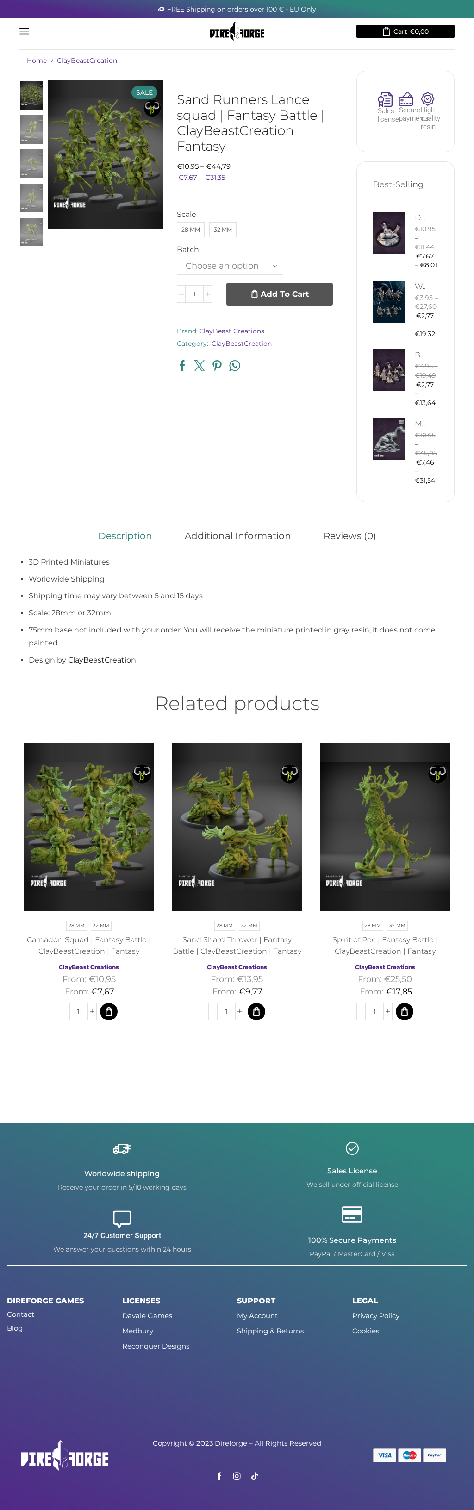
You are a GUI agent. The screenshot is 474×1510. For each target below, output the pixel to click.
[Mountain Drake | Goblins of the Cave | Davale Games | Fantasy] (389, 439)
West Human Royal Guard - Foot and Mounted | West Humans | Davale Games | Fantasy (421, 286)
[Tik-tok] (254, 1476)
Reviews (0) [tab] (350, 535)
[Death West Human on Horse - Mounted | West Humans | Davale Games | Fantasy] (389, 233)
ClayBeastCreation (87, 60)
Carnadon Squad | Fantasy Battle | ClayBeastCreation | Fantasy (89, 945)
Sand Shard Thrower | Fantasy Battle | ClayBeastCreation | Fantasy (237, 945)
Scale (186, 214)
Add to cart (285, 294)
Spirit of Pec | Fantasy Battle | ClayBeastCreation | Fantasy (385, 945)
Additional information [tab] (238, 535)
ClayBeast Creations (231, 331)
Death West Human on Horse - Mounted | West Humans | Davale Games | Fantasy (421, 217)
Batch (188, 249)
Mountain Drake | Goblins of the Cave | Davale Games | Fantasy (421, 423)
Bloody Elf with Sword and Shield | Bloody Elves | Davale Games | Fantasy (421, 354)
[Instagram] (237, 1476)
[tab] (125, 535)
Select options (79, 830)
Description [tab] (125, 535)
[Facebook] (219, 1476)
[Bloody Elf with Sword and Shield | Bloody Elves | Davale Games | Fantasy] (389, 370)
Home (37, 60)
